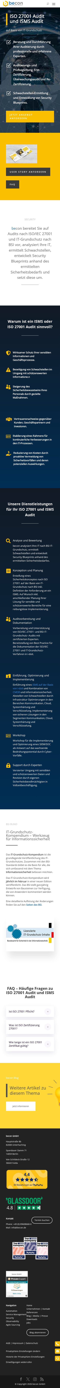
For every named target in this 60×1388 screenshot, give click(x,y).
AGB (8, 1343)
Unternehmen (33, 1308)
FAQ (12, 184)
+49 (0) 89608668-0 (22, 1224)
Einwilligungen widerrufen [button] (19, 1362)
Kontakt (46, 1308)
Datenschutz (32, 1343)
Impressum (17, 1343)
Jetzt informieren (21, 1106)
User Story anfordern (28, 171)
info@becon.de (18, 1227)
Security (10, 1318)
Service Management (16, 1314)
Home (29, 1305)
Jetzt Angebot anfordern (21, 116)
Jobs (29, 1322)
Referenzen (32, 1312)
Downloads (32, 1319)
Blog (29, 1315)
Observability (12, 1321)
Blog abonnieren (38, 1332)
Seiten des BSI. (34, 904)
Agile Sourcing (13, 1324)
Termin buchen (42, 1220)
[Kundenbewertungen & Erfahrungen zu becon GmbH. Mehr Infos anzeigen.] (17, 1296)
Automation (11, 1311)
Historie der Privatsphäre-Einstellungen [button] (25, 1356)
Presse (45, 1315)
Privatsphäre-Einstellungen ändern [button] (23, 1351)
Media (36, 1315)
